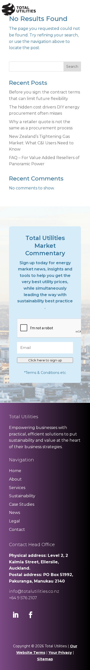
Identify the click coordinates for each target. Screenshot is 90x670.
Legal (14, 521)
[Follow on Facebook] (30, 614)
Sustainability (22, 496)
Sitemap (45, 659)
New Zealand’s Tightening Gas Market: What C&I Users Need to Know (41, 143)
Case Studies (21, 504)
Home (15, 470)
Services (17, 487)
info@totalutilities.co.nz (34, 591)
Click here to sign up (45, 360)
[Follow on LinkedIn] (15, 614)
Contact (17, 529)
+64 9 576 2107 (23, 597)
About (15, 479)
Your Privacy (60, 652)
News (14, 512)
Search (72, 66)
